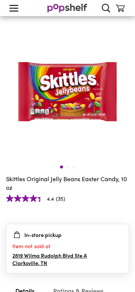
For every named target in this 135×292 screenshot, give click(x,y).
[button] (123, 213)
